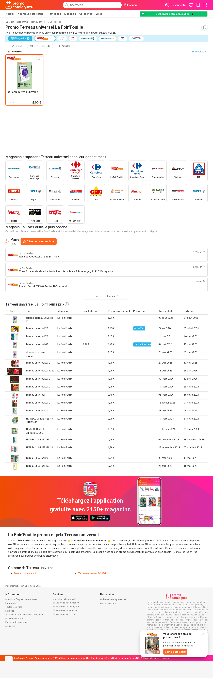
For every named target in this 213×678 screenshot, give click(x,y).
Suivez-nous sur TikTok (64, 614)
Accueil (10, 13)
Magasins (70, 13)
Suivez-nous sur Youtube (65, 610)
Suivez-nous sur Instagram (66, 606)
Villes (99, 13)
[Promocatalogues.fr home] (19, 5)
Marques (9, 611)
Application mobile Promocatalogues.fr (24, 614)
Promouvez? (11, 603)
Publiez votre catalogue (16, 622)
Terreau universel (39, 22)
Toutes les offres (19, 22)
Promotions (54, 13)
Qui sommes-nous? (14, 618)
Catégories (85, 13)
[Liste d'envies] (205, 5)
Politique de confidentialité (126, 658)
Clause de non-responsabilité (75, 658)
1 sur (13, 51)
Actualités (10, 626)
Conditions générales (101, 658)
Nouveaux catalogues (30, 13)
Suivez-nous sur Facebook (66, 602)
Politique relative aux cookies (155, 658)
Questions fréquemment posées (21, 599)
